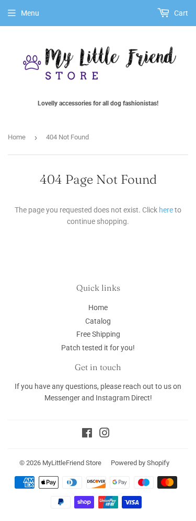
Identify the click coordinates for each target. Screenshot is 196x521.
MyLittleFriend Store (71, 463)
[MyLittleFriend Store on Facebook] (87, 434)
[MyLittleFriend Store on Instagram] (104, 434)
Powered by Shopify (140, 463)
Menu (30, 13)
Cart (180, 13)
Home (17, 137)
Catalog (98, 321)
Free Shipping (98, 334)
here (166, 210)
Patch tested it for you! (98, 348)
